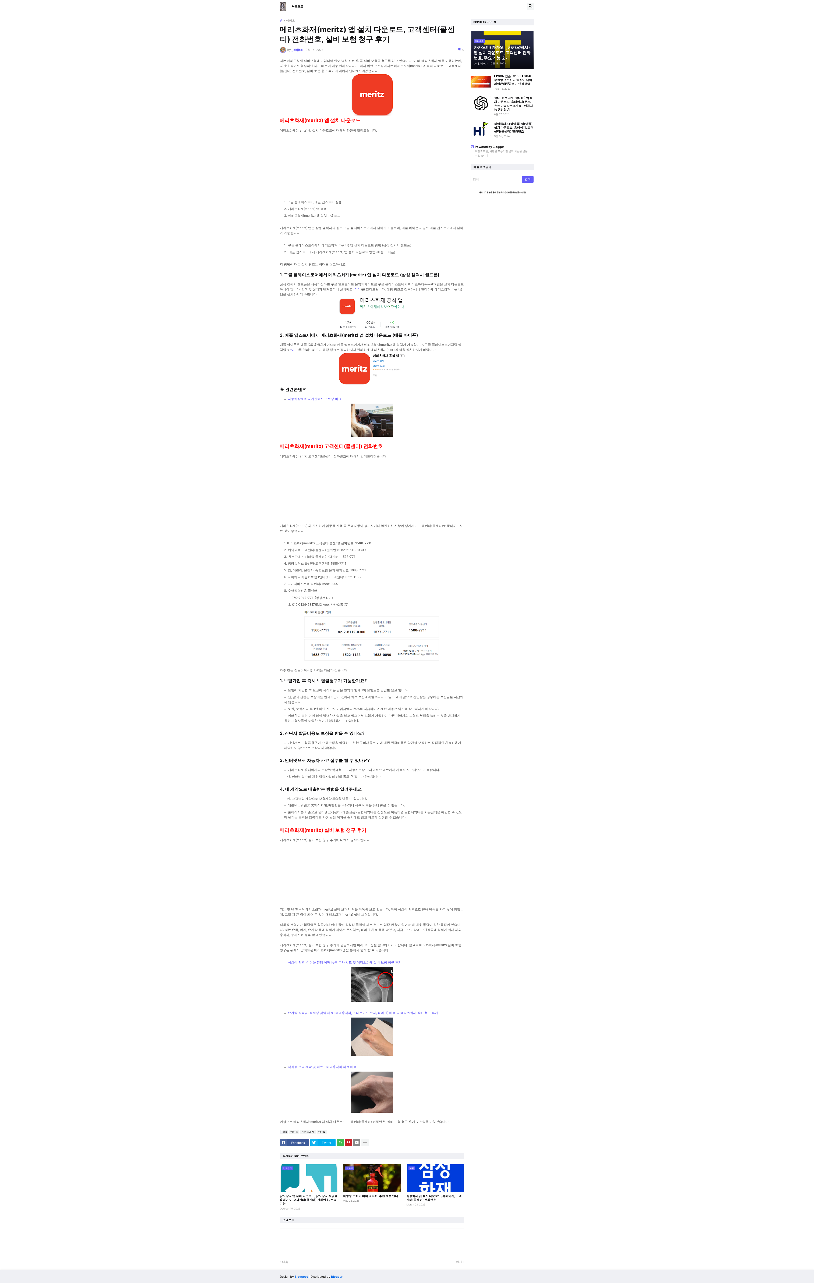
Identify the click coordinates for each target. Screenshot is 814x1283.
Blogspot (301, 1276)
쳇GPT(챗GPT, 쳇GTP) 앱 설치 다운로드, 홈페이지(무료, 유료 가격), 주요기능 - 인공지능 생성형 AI (513, 103)
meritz (321, 1131)
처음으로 (297, 6)
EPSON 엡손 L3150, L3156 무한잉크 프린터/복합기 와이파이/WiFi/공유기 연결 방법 (513, 79)
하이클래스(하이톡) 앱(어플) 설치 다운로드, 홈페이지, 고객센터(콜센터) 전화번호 (513, 127)
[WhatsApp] (340, 1142)
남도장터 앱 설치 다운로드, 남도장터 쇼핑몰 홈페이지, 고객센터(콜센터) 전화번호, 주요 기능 (308, 1199)
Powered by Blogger (489, 147)
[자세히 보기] (365, 1142)
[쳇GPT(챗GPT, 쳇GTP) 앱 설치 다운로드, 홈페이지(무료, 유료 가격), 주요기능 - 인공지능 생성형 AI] (481, 103)
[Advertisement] (372, 162)
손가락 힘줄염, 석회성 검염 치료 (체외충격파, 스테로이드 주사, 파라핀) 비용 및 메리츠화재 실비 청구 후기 (363, 1013)
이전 (459, 1262)
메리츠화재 (308, 1131)
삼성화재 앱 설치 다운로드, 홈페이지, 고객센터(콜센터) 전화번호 (434, 1197)
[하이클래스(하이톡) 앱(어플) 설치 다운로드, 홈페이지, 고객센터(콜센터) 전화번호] (481, 129)
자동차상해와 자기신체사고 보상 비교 (314, 399)
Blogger (337, 1276)
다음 (285, 1262)
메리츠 (290, 20)
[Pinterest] (348, 1142)
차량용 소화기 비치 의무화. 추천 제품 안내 (370, 1196)
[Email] (356, 1142)
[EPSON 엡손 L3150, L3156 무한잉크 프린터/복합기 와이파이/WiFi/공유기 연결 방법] (481, 81)
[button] (530, 6)
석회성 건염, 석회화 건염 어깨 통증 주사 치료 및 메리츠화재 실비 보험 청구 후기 (344, 962)
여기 (357, 289)
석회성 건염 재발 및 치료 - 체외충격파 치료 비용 (322, 1067)
